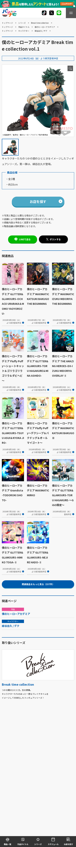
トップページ (7, 22)
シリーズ (22, 22)
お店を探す (38, 201)
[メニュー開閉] (71, 13)
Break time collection (40, 22)
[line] (59, 13)
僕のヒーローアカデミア (45, 27)
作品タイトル (23, 27)
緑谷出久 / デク (41, 30)
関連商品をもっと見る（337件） (38, 584)
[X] (44, 13)
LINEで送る (25, 239)
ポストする (55, 239)
